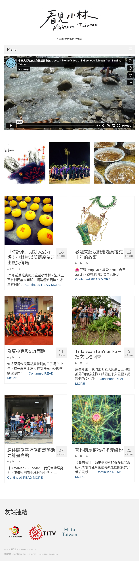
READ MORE (51, 285)
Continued (32, 285)
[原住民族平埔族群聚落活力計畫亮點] (36, 419)
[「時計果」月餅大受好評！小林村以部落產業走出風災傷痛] (36, 220)
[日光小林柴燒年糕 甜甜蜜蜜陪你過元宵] (114, 163)
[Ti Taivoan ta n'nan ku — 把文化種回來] (103, 320)
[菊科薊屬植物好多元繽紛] (103, 419)
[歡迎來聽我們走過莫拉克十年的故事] (103, 220)
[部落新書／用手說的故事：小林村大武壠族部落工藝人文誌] (24, 163)
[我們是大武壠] (69, 163)
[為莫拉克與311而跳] (36, 320)
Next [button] (131, 163)
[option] (25, 163)
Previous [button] (7, 163)
